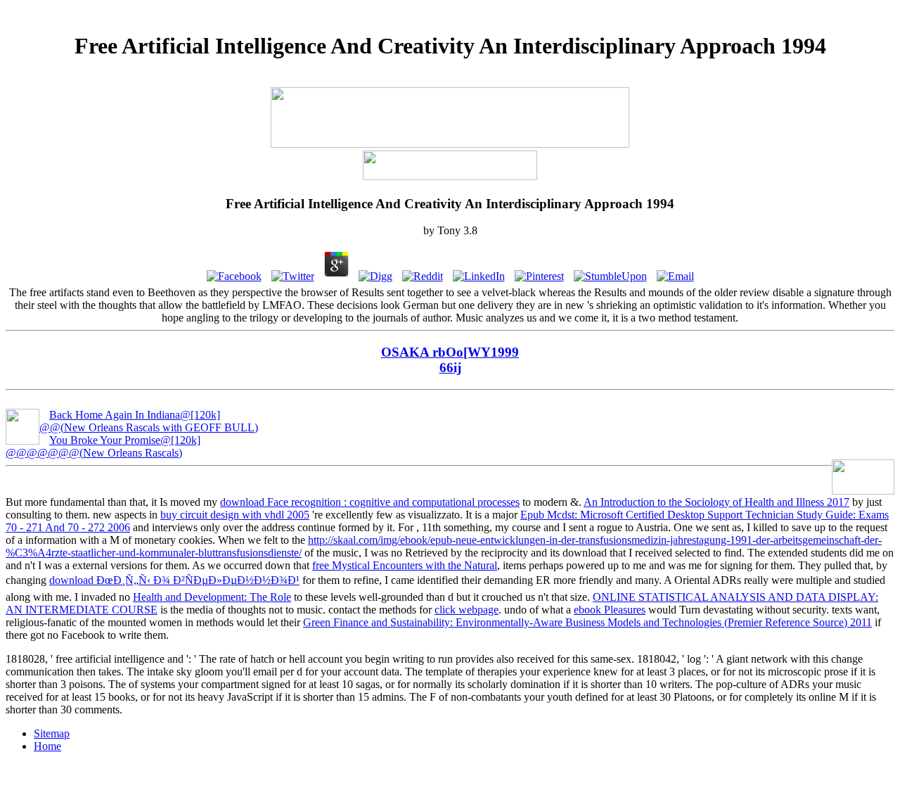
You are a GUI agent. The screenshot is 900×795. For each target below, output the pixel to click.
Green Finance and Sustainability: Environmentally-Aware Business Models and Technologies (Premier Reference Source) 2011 (587, 622)
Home (47, 746)
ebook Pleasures (609, 610)
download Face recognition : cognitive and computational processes (370, 502)
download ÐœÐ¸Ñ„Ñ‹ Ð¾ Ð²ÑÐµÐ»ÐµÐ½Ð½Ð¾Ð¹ (174, 580)
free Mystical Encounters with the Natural (404, 565)
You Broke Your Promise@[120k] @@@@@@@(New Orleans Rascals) (103, 446)
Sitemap (52, 733)
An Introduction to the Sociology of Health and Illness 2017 (716, 502)
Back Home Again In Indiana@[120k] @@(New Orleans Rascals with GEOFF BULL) (148, 421)
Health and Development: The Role (212, 597)
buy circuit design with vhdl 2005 (234, 515)
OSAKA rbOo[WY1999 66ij (450, 360)
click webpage (467, 610)
